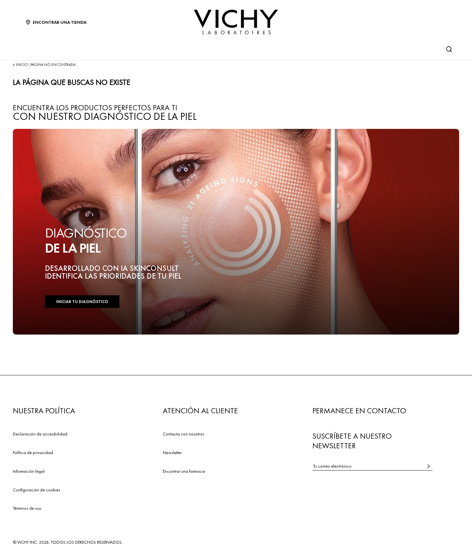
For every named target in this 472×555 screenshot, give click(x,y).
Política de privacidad (33, 452)
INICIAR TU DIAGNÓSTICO (82, 301)
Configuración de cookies (36, 490)
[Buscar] (449, 49)
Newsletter (172, 452)
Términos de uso (27, 508)
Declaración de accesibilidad (40, 434)
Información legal (29, 471)
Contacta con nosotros (183, 434)
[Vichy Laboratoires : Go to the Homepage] (236, 22)
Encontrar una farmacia (184, 471)
